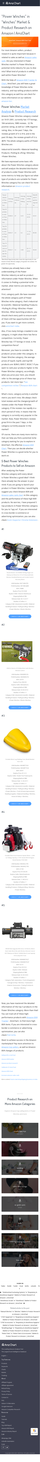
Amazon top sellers (10, 1047)
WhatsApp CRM (6, 1438)
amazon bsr (7, 101)
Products (4, 1363)
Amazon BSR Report (8, 1428)
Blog (3, 1422)
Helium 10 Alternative (8, 1403)
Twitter (3, 1286)
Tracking (4, 1375)
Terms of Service (7, 1394)
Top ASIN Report (7, 1425)
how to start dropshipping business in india (23, 1079)
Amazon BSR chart (29, 385)
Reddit (9, 1286)
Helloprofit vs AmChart (9, 1055)
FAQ (3, 1400)
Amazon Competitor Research (11, 1409)
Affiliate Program (7, 1382)
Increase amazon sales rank (10, 1075)
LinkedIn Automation (8, 1441)
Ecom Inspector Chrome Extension (22, 520)
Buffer (27, 1286)
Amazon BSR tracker (8, 1059)
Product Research (25, 111)
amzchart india (12, 326)
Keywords (5, 1366)
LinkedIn (33, 1286)
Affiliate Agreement (8, 1385)
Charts (4, 1369)
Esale (3, 1444)
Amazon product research (10, 1063)
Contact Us (5, 1397)
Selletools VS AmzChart (9, 1067)
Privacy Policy (6, 1391)
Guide (3, 1416)
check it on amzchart (20, 616)
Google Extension (7, 1406)
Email (21, 1286)
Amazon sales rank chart (12, 495)
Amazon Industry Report (9, 1431)
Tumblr (15, 1286)
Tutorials (4, 1419)
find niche (11, 1035)
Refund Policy (6, 1388)
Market (4, 1372)
